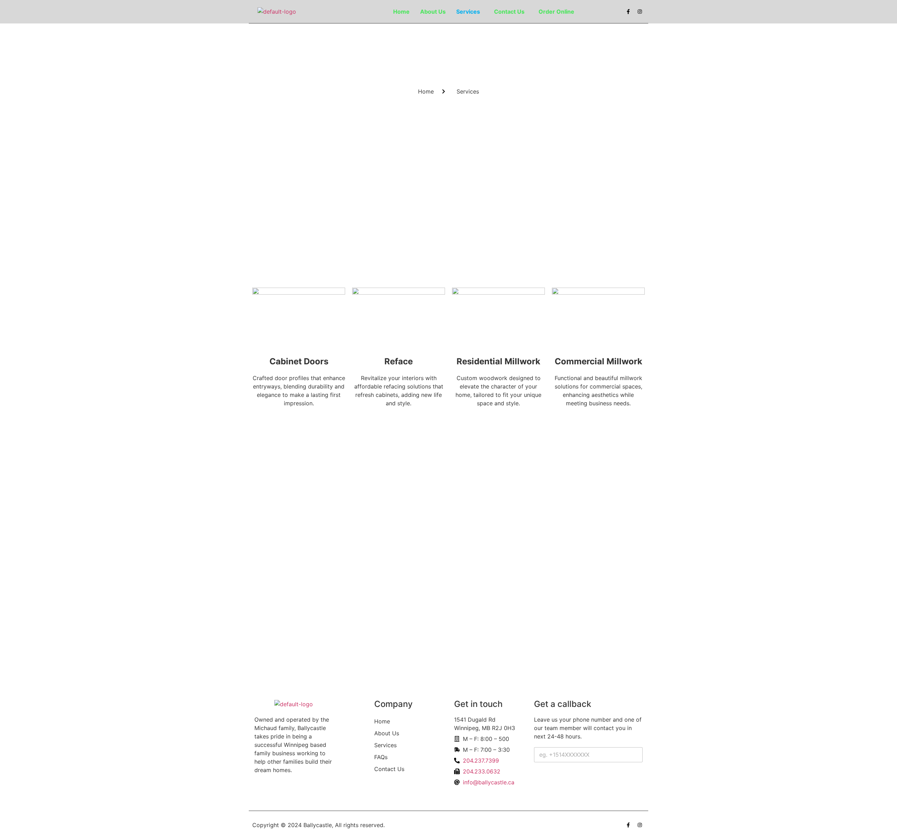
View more (297, 422)
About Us (433, 11)
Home (401, 11)
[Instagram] (640, 11)
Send (546, 778)
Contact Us (509, 11)
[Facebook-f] (628, 11)
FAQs (381, 757)
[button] (470, 12)
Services (468, 11)
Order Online (556, 11)
